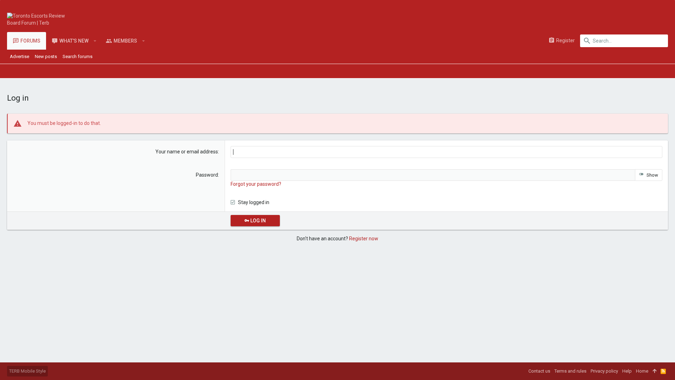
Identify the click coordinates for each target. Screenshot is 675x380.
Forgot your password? (256, 184)
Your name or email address (186, 151)
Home (642, 371)
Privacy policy (604, 371)
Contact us (539, 371)
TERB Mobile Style (27, 371)
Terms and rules (570, 371)
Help (627, 371)
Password (207, 175)
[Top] (654, 371)
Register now (363, 238)
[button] (95, 41)
